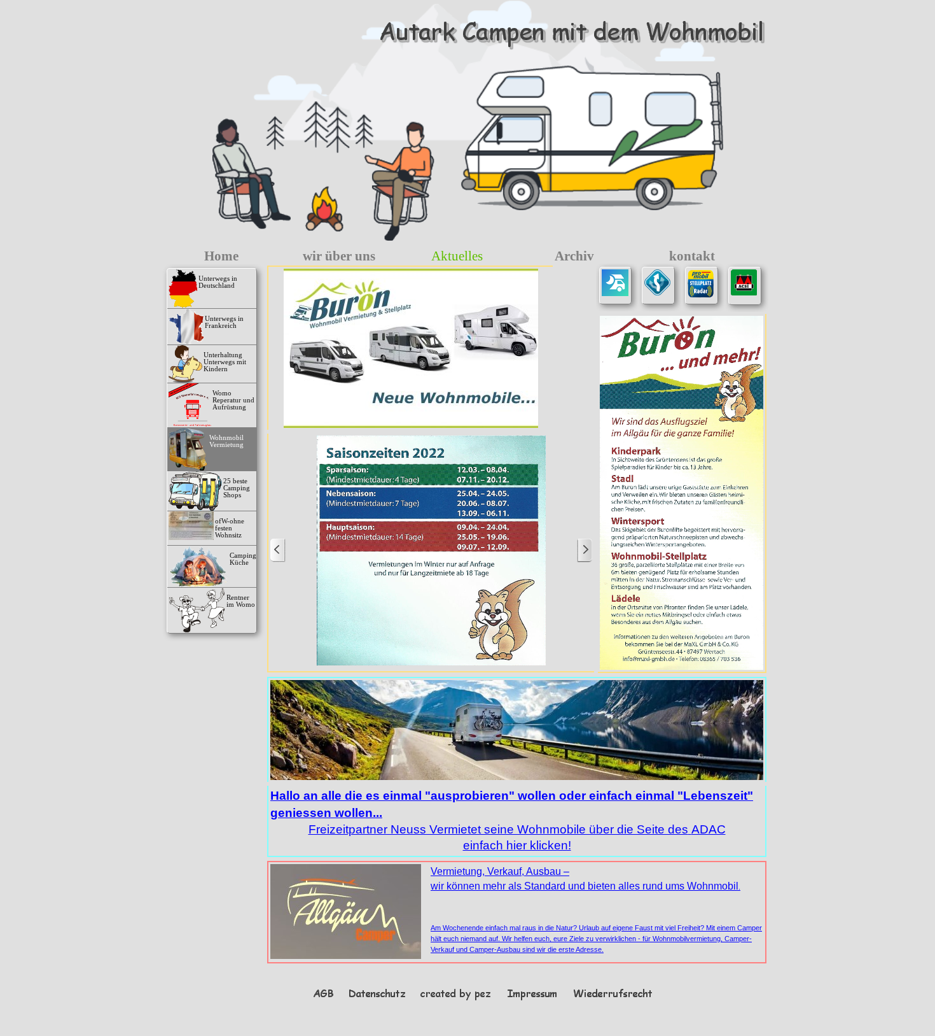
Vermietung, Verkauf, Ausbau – (500, 871)
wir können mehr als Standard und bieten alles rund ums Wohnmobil (585, 886)
